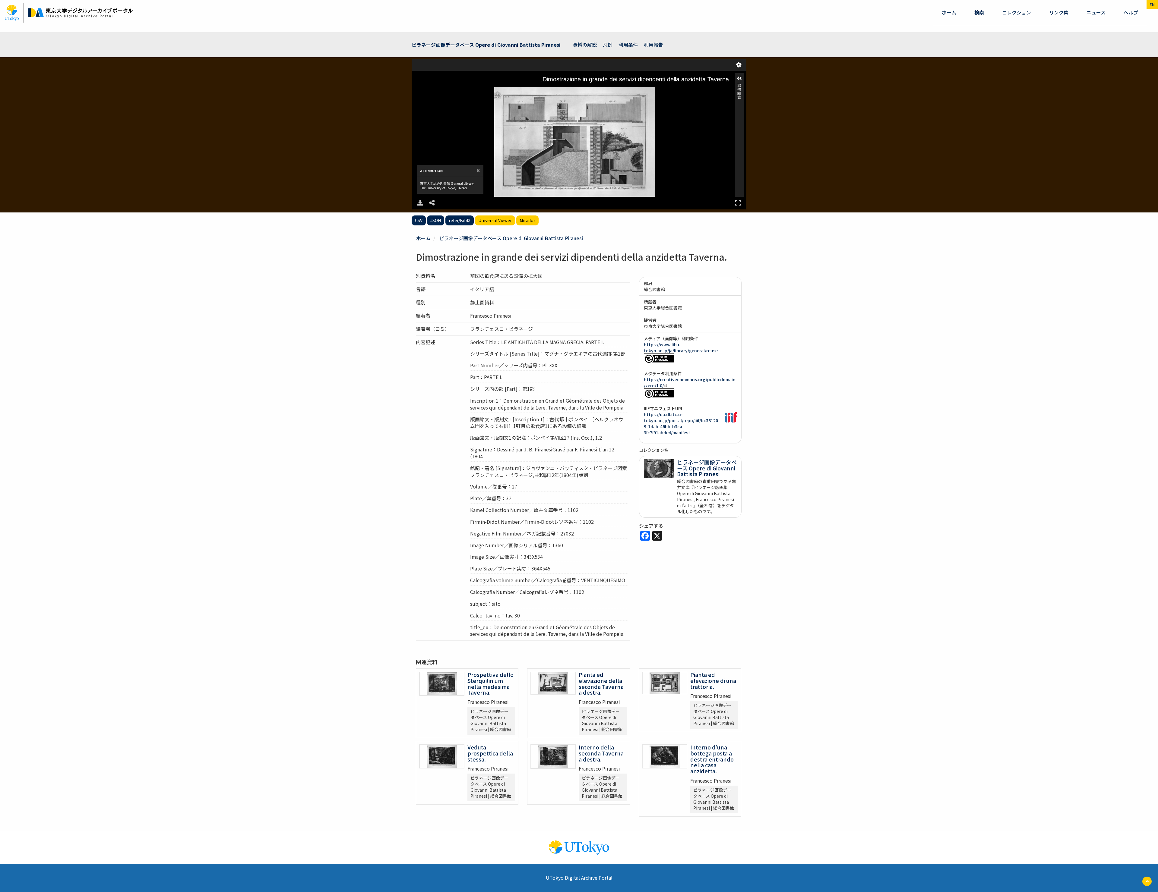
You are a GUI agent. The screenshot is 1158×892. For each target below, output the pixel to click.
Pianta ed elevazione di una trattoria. (713, 680)
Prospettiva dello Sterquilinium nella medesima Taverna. (490, 683)
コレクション (1016, 12)
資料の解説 (585, 44)
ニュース (1096, 12)
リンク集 (1058, 12)
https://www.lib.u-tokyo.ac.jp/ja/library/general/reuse (681, 347)
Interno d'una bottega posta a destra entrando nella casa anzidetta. (712, 759)
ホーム (949, 12)
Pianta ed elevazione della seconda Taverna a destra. (601, 683)
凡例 (607, 44)
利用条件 (628, 44)
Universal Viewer (495, 220)
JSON (435, 220)
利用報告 (653, 44)
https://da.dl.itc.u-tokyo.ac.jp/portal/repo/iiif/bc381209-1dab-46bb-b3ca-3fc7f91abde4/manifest (681, 423)
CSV (418, 220)
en (1152, 4)
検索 (979, 12)
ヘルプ (1131, 12)
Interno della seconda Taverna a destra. (601, 753)
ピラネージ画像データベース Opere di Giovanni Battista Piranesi (511, 238)
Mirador (527, 220)
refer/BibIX (459, 220)
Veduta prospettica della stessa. (490, 753)
